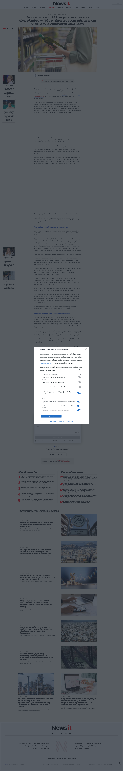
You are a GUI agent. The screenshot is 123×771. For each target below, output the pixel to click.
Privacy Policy (69, 421)
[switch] (79, 377)
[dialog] (61, 385)
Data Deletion (53, 421)
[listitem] (61, 374)
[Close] (86, 349)
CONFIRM (51, 416)
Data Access (61, 421)
